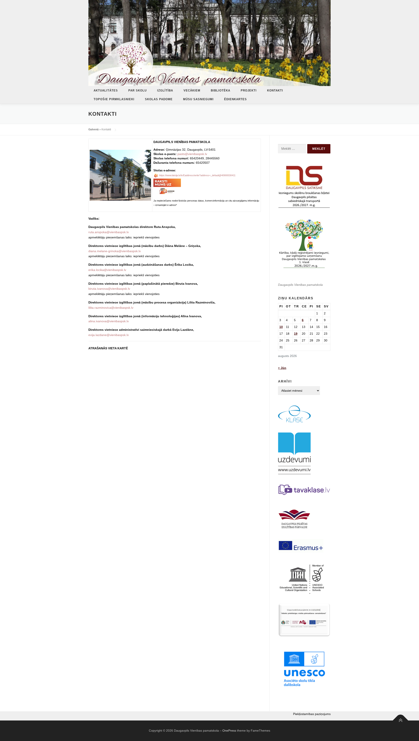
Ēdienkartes (235, 99)
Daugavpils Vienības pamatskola (300, 284)
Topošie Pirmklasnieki (114, 99)
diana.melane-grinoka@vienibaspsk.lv (114, 251)
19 (295, 333)
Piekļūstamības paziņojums (312, 714)
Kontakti (275, 90)
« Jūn (282, 368)
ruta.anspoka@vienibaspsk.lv (108, 232)
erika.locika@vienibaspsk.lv (107, 270)
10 (281, 327)
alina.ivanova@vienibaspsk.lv (108, 321)
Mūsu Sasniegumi (198, 99)
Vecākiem (192, 90)
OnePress (229, 730)
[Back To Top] (400, 720)
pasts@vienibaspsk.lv (192, 154)
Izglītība (165, 90)
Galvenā (93, 129)
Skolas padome (159, 99)
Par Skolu (137, 90)
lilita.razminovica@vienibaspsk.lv (110, 307)
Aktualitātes (106, 90)
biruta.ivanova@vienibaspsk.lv (109, 288)
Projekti (249, 90)
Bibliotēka (220, 90)
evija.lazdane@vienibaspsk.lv (108, 335)
